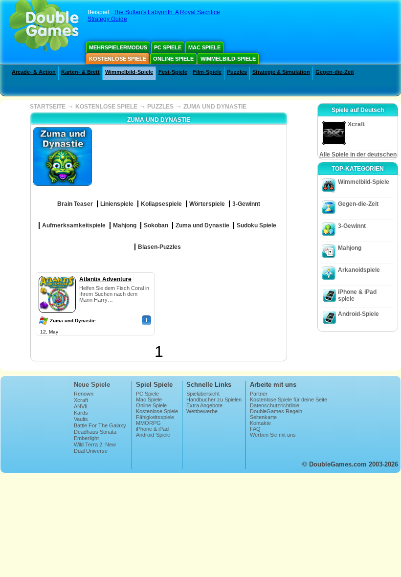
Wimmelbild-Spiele (228, 59)
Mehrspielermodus (118, 47)
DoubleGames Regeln (276, 411)
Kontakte (260, 423)
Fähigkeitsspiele (155, 417)
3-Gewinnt (352, 225)
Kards (81, 413)
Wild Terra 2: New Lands (95, 447)
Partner (258, 394)
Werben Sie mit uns (273, 435)
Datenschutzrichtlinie (274, 405)
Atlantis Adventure (105, 279)
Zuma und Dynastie (73, 320)
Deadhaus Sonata (95, 432)
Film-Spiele (207, 72)
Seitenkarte (263, 417)
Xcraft (81, 400)
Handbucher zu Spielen (214, 399)
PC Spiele (167, 47)
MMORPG (148, 423)
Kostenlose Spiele (117, 59)
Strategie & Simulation (281, 72)
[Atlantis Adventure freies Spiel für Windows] (57, 273)
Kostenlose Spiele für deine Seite (288, 399)
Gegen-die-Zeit (334, 72)
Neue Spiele (92, 384)
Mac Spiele (204, 47)
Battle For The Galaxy (100, 425)
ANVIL (81, 406)
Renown (83, 394)
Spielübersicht (203, 394)
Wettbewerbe (202, 411)
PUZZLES (160, 106)
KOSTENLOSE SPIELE (106, 106)
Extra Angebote (204, 405)
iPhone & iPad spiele (357, 295)
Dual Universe (91, 451)
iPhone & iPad (152, 429)
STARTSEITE (48, 106)
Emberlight (86, 438)
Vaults (81, 419)
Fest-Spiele (172, 72)
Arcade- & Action (34, 72)
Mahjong (349, 247)
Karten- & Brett (80, 72)
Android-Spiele (358, 314)
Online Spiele (173, 59)
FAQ (255, 429)
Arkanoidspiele (359, 269)
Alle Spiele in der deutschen (358, 154)
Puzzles (237, 72)
